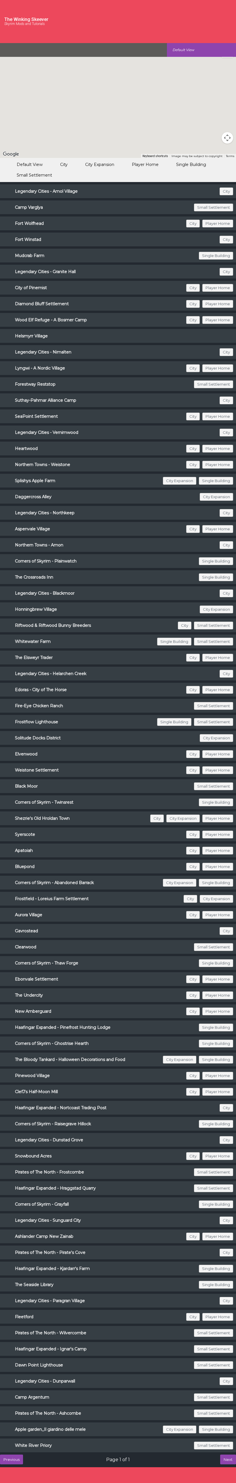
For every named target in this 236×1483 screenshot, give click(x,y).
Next (228, 1459)
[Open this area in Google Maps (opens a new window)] (10, 154)
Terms (230, 156)
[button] (86, 135)
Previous (11, 1459)
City (64, 164)
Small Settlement (34, 175)
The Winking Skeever (26, 19)
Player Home (145, 164)
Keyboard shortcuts (155, 156)
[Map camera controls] (227, 138)
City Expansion (99, 164)
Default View (30, 164)
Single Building (191, 164)
